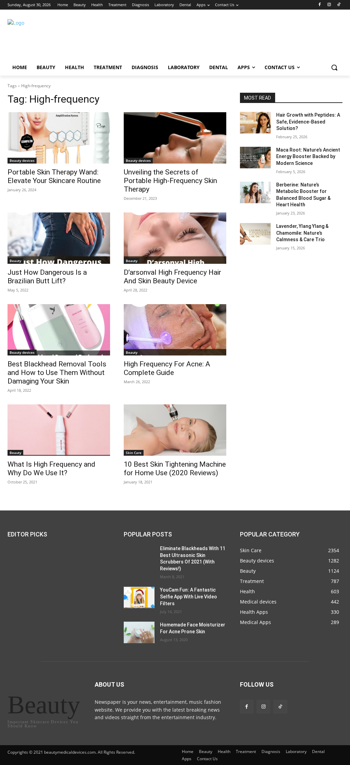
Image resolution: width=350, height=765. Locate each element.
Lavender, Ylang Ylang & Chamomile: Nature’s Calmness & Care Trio (302, 232)
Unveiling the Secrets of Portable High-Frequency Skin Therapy (170, 180)
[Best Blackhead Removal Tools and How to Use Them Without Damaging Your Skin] (59, 329)
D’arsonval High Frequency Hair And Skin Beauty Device (172, 276)
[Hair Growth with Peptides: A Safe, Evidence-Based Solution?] (255, 122)
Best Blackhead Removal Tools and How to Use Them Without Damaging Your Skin (57, 372)
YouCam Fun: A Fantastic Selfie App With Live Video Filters (188, 596)
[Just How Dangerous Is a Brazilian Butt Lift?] (59, 238)
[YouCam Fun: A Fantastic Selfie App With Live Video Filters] (139, 597)
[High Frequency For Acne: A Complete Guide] (175, 329)
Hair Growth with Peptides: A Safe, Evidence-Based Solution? (308, 121)
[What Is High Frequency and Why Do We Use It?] (59, 430)
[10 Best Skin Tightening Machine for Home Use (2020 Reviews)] (175, 430)
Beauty (15, 260)
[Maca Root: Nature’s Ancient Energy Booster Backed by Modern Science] (255, 157)
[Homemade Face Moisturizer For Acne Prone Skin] (139, 632)
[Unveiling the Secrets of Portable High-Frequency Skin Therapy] (175, 138)
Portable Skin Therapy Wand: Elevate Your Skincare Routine (54, 176)
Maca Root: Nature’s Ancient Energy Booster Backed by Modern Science (308, 156)
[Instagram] (329, 5)
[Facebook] (320, 5)
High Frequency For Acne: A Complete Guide (167, 368)
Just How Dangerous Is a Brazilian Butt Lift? (47, 276)
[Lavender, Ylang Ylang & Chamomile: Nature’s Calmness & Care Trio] (255, 234)
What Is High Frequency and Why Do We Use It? (51, 468)
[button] (334, 67)
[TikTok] (338, 5)
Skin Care (134, 452)
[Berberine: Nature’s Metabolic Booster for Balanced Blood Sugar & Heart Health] (255, 192)
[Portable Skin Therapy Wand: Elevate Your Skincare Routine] (59, 138)
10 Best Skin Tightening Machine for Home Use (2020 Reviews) (175, 468)
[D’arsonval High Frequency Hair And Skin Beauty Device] (175, 238)
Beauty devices (22, 160)
